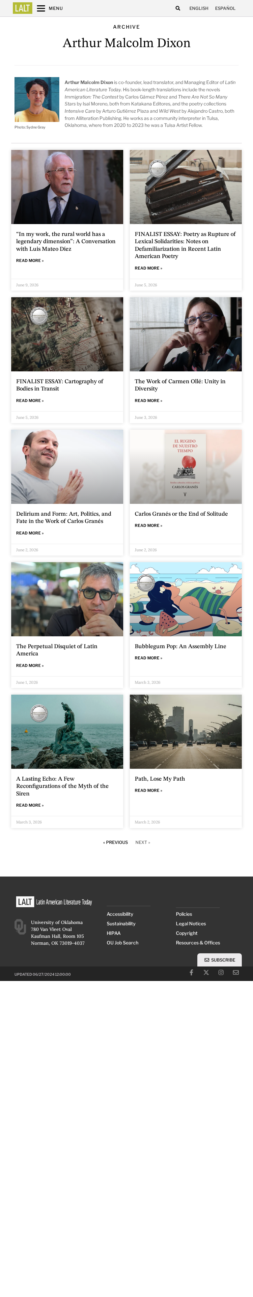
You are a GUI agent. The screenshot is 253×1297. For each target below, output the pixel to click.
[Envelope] (236, 972)
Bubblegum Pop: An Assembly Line (180, 646)
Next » (142, 842)
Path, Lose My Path (160, 779)
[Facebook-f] (191, 972)
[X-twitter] (206, 972)
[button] (177, 8)
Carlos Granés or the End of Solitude (181, 514)
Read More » (30, 260)
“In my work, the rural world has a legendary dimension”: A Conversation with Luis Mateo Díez (66, 241)
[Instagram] (221, 972)
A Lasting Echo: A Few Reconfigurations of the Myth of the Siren (62, 786)
